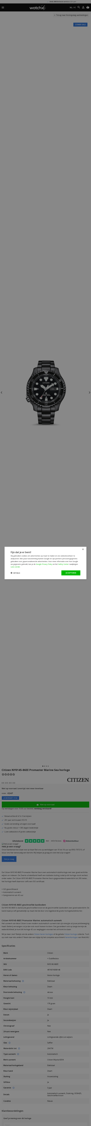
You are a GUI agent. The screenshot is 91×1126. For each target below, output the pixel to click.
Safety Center (63, 564)
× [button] (83, 549)
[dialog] (45, 563)
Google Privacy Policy (44, 564)
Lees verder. (15, 567)
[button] (15, 573)
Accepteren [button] (71, 573)
